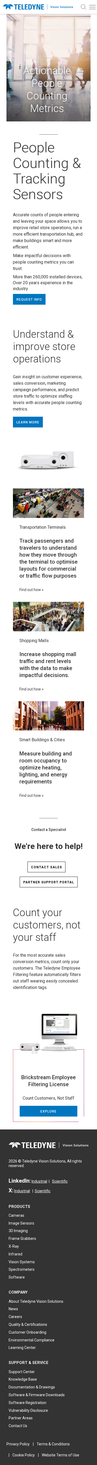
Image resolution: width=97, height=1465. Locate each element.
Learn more (27, 422)
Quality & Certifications (28, 1324)
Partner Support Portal (48, 882)
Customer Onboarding (27, 1332)
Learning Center (22, 1347)
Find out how (30, 590)
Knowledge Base (23, 1379)
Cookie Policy (23, 1455)
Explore (48, 1111)
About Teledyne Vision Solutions (36, 1301)
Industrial (39, 1181)
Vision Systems (22, 1262)
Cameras (16, 1215)
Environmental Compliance (31, 1340)
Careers (15, 1317)
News (13, 1309)
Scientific (60, 1181)
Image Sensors (21, 1223)
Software (17, 1277)
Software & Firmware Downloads (37, 1395)
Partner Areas (21, 1418)
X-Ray (14, 1246)
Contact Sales (46, 867)
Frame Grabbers (22, 1238)
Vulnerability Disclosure (28, 1410)
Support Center (22, 1372)
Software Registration (27, 1403)
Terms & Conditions (53, 1444)
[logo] (40, 7)
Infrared (15, 1254)
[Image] (48, 503)
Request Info (29, 299)
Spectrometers (21, 1269)
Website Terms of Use (60, 1455)
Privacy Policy (18, 1444)
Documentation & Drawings (32, 1387)
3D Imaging (18, 1231)
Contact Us (18, 1426)
